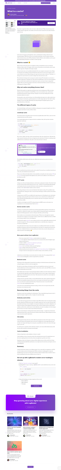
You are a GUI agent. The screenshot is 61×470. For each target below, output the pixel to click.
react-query (19, 175)
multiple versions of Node (29, 244)
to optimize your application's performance (34, 242)
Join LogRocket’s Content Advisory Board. (41, 249)
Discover (21, 246)
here (37, 203)
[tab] (21, 367)
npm (21, 366)
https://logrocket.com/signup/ (26, 363)
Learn (20, 239)
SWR (53, 174)
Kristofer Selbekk (13, 14)
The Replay (31, 238)
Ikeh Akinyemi (44, 435)
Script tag (25, 366)
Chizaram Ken (12, 435)
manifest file (28, 220)
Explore (20, 247)
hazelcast (18, 283)
